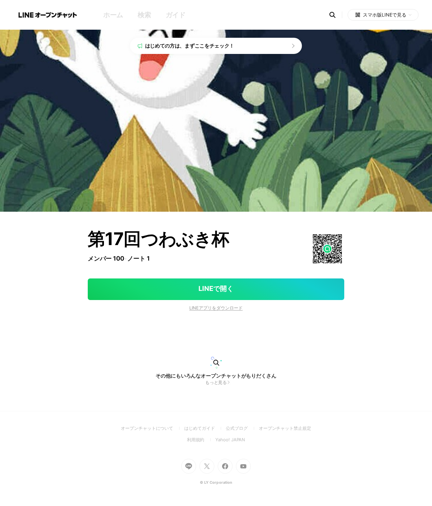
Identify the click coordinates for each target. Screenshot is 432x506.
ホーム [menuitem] (113, 15)
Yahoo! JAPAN (230, 439)
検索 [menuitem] (144, 15)
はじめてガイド (205, 428)
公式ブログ (242, 428)
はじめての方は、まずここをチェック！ (190, 45)
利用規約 (201, 439)
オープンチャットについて (152, 428)
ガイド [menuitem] (176, 15)
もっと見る (216, 382)
